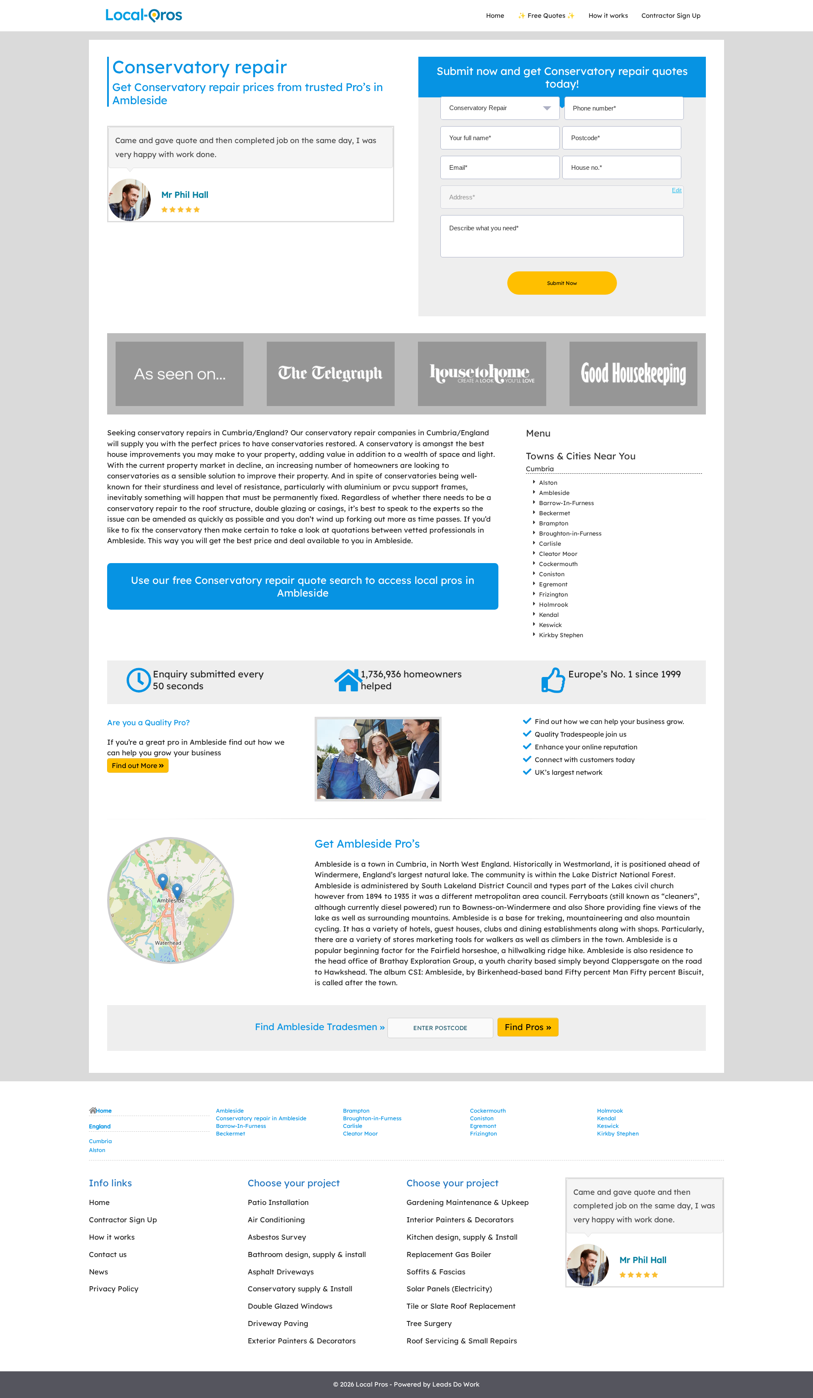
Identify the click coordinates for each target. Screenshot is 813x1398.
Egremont (553, 584)
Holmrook (553, 604)
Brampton (553, 523)
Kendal (549, 615)
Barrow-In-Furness (566, 503)
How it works (608, 15)
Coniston (551, 574)
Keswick (550, 625)
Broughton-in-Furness (570, 533)
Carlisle (550, 543)
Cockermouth (558, 564)
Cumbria (540, 468)
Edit (677, 190)
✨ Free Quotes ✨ (546, 15)
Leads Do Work (456, 1384)
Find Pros (525, 1027)
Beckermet (554, 513)
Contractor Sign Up (671, 15)
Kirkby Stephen (561, 635)
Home (495, 15)
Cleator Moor (558, 554)
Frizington (553, 594)
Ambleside (554, 493)
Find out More (135, 765)
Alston (548, 482)
